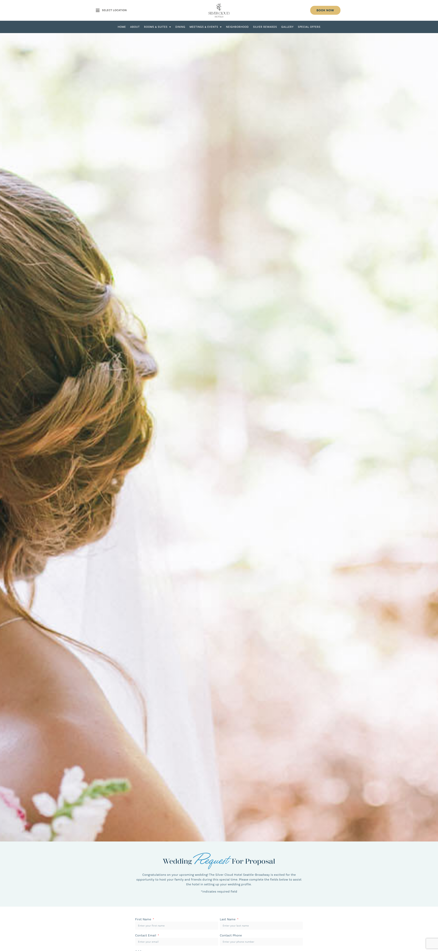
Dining (180, 26)
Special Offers (309, 26)
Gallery (287, 26)
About (135, 26)
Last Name (228, 919)
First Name (143, 919)
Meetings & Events (204, 26)
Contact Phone (231, 935)
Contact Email (146, 935)
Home (122, 26)
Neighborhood (237, 26)
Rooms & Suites (156, 26)
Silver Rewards (265, 26)
